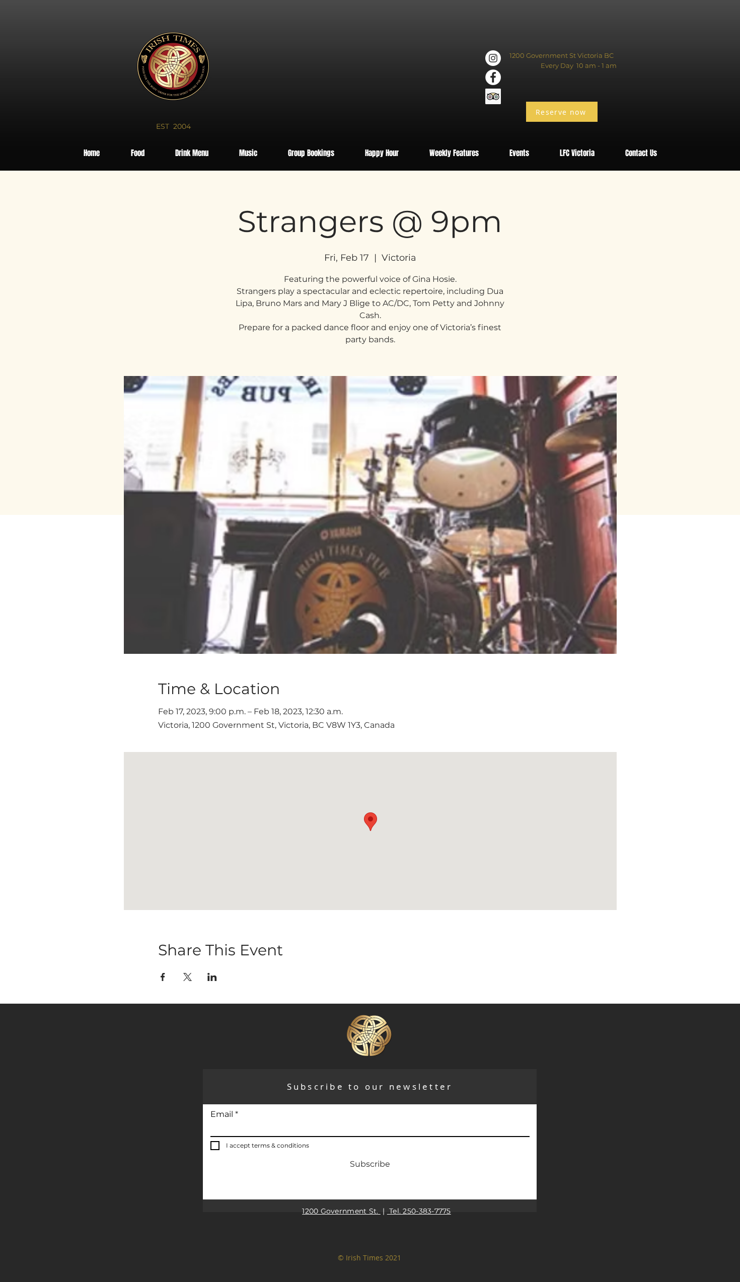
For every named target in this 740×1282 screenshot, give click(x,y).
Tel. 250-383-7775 (419, 1211)
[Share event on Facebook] (163, 977)
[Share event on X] (187, 977)
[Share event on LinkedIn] (212, 977)
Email (221, 1114)
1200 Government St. (341, 1211)
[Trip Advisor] (493, 96)
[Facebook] (493, 77)
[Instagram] (493, 58)
